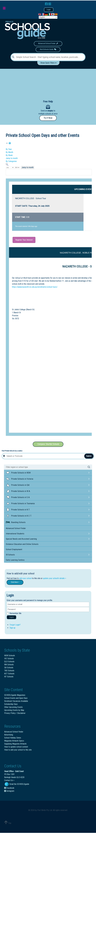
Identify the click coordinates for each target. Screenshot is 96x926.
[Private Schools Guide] (27, 30)
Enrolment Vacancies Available (16, 701)
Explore (89, 456)
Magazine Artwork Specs (14, 741)
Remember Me (15, 613)
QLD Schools (9, 661)
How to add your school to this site (18, 750)
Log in (11, 617)
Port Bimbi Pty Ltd (44, 810)
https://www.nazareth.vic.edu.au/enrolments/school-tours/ (35, 287)
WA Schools (9, 664)
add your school (25, 578)
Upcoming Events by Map (14, 710)
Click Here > (15, 582)
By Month (9, 152)
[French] (43, 14)
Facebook (10, 788)
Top (9, 823)
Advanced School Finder (47, 43)
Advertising (8, 735)
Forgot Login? (15, 625)
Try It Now (48, 118)
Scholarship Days (11, 704)
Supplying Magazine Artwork (15, 744)
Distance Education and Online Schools (22, 544)
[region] (48, 82)
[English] (40, 14)
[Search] (7, 164)
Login (49, 10)
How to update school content (16, 747)
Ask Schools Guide (47, 49)
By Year (9, 149)
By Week (9, 155)
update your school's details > (54, 578)
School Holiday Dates (12, 738)
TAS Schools (9, 670)
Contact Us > (9, 780)
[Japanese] (52, 14)
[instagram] (49, 4)
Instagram (10, 791)
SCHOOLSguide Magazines (14, 695)
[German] (46, 14)
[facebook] (46, 4)
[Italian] (49, 14)
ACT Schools (9, 673)
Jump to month (12, 158)
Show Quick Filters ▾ (48, 63)
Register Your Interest (24, 240)
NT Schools (8, 676)
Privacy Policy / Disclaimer (15, 713)
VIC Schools (9, 658)
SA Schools (8, 667)
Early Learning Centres (15, 560)
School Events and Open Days (16, 698)
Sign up (12, 628)
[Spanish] (56, 14)
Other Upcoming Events (13, 707)
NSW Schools (9, 655)
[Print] (10, 143)
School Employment (14, 549)
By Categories (11, 161)
